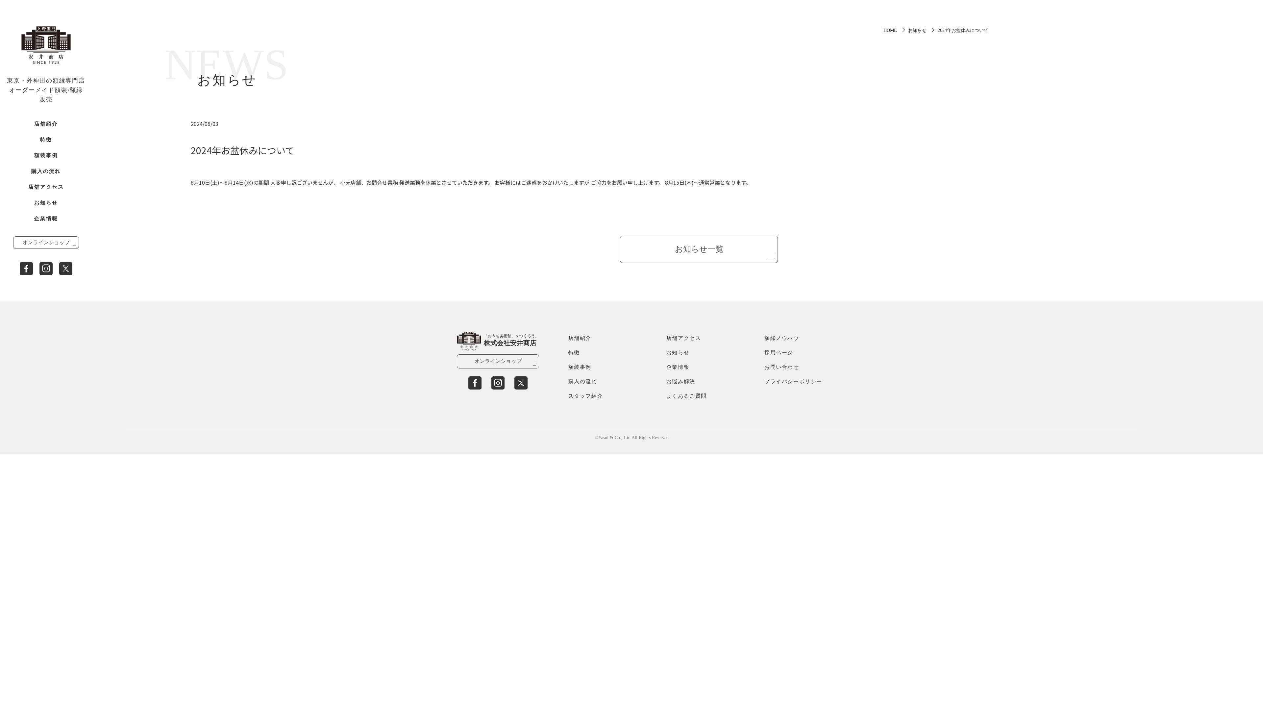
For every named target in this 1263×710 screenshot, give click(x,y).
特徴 (46, 139)
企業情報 (46, 218)
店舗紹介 (46, 124)
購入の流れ (46, 171)
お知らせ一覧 (699, 249)
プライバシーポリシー (793, 381)
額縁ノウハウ (781, 338)
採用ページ (778, 352)
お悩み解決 (680, 381)
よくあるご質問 (686, 396)
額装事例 (46, 155)
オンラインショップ (46, 242)
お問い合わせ (781, 367)
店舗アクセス (46, 187)
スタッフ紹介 (585, 396)
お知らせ (46, 202)
